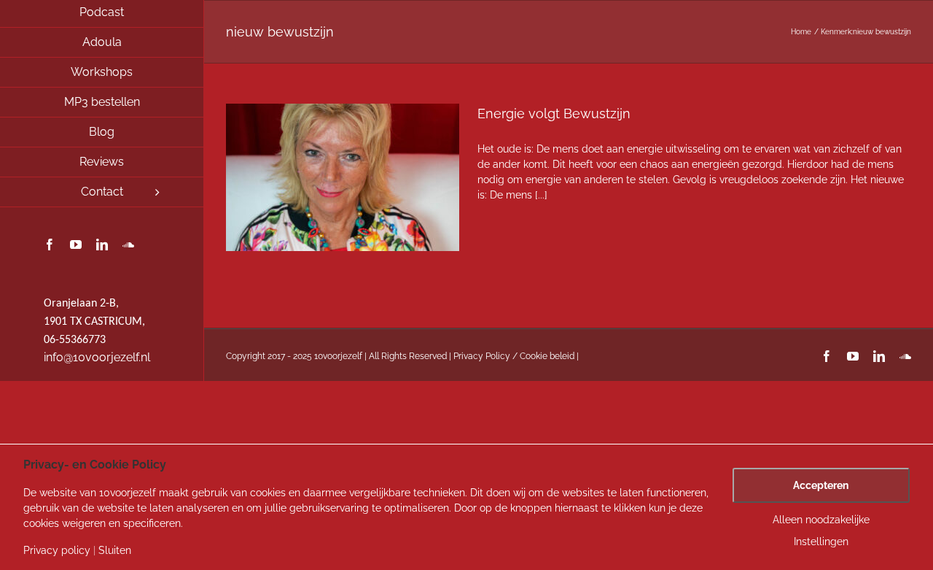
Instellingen (821, 541)
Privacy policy (56, 550)
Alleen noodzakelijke (821, 520)
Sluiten (114, 550)
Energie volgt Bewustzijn (554, 113)
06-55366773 (75, 340)
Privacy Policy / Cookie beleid (513, 356)
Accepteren (820, 485)
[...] (541, 195)
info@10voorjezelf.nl (97, 357)
